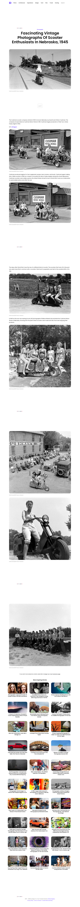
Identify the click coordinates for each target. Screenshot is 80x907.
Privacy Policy (30, 900)
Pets (46, 3)
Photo (15, 3)
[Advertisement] (40, 18)
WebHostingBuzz (51, 899)
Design (37, 3)
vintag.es (14, 127)
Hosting (57, 3)
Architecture (22, 3)
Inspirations (30, 3)
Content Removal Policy (47, 900)
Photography (40, 29)
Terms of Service (37, 900)
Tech (42, 3)
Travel (51, 3)
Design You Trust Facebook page (52, 674)
